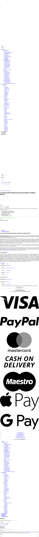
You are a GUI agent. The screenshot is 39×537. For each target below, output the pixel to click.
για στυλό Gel (7, 453)
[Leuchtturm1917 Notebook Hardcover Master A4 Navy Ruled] (3, 199)
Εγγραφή (1, 534)
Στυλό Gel (6, 446)
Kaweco (6, 486)
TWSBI (6, 508)
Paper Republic (7, 492)
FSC (7, 274)
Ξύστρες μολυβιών (7, 468)
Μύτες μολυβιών (7, 454)
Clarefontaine (7, 476)
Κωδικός (1, 530)
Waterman (6, 511)
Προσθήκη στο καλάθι (2, 220)
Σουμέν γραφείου (7, 470)
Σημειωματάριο (8, 270)
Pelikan (6, 494)
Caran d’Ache (7, 475)
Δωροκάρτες (4, 515)
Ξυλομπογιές (7, 467)
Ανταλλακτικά (5, 451)
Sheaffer (6, 505)
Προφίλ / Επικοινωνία (20, 432)
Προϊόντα (3, 441)
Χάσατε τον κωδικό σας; (4, 525)
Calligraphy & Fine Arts (8, 444)
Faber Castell (5, 482)
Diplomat (6, 479)
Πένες (6, 443)
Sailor (5, 502)
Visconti (6, 509)
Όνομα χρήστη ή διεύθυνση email (5, 520)
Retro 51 (6, 500)
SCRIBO (6, 504)
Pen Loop (6, 465)
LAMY (6, 487)
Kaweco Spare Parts (8, 459)
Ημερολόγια (6, 464)
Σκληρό (7, 272)
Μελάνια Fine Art (7, 456)
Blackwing (6, 474)
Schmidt (6, 503)
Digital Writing (7, 447)
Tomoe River (5, 507)
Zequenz (6, 512)
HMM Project (7, 485)
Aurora (4, 473)
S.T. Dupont (6, 506)
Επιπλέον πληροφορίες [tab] (5, 231)
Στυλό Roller (6, 445)
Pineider (6, 496)
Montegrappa (7, 490)
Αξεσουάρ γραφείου (6, 469)
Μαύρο (7, 277)
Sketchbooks (7, 466)
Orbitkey (4, 491)
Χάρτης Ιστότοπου (20, 436)
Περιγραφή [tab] (3, 230)
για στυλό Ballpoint (8, 452)
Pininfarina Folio (7, 498)
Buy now (7, 220)
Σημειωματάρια (7, 190)
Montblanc (6, 489)
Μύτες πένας (7, 457)
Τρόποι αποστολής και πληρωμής (20, 437)
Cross (5, 477)
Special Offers (7, 450)
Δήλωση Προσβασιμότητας (20, 435)
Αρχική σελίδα (2, 190)
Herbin (6, 484)
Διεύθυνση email (3, 528)
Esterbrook (6, 481)
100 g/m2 (7, 281)
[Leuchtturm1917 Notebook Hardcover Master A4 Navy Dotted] (3, 203)
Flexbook (6, 483)
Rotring (6, 501)
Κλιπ (5, 458)
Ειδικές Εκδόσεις (4, 513)
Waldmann (6, 510)
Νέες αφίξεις (4, 514)
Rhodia (4, 499)
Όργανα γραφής (5, 442)
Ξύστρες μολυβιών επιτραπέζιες (10, 471)
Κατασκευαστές (4, 472)
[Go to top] (19, 440)
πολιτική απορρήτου (26, 532)
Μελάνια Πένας (7, 455)
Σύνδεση (7, 523)
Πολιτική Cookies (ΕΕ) (20, 434)
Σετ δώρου (6, 449)
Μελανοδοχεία (7, 461)
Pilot (5, 495)
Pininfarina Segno (7, 497)
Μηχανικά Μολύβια (8, 448)
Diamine (6, 478)
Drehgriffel (6, 480)
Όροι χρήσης (20, 433)
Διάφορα (4, 460)
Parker (6, 493)
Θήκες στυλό (7, 462)
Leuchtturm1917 (8, 265)
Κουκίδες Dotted (9, 279)
